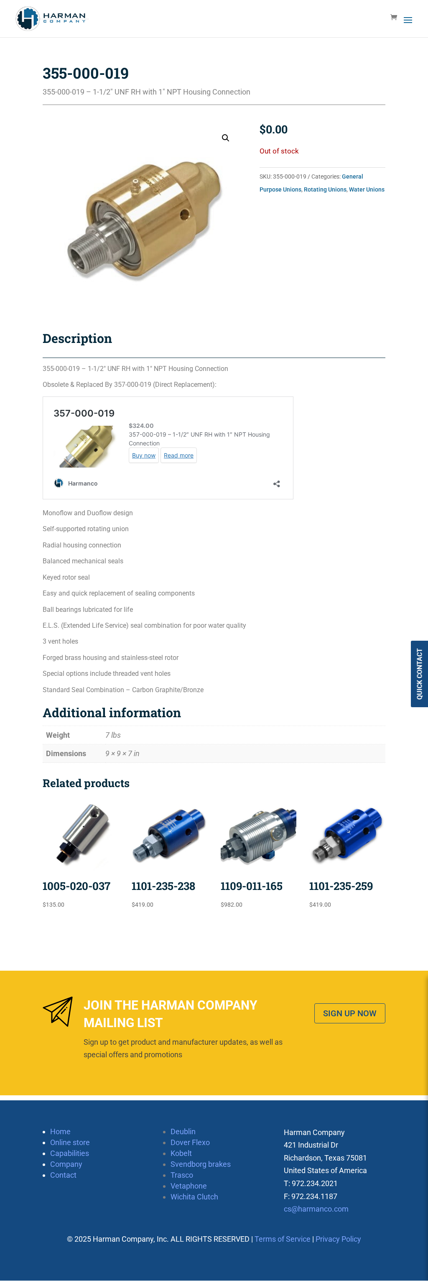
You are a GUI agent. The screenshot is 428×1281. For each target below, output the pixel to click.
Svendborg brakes (201, 1164)
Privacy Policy (338, 1239)
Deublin (183, 1131)
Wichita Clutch (194, 1196)
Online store (70, 1142)
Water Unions (367, 189)
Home (60, 1131)
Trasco (182, 1175)
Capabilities (69, 1153)
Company (66, 1164)
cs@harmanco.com (316, 1208)
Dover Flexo (190, 1142)
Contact (63, 1175)
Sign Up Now (350, 1013)
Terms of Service (283, 1239)
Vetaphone (189, 1185)
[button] (225, 138)
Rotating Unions (325, 189)
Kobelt (181, 1153)
